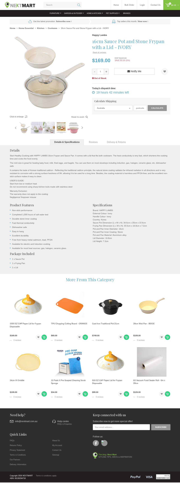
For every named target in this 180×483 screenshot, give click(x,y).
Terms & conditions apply (46, 476)
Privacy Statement (17, 450)
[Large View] (24, 128)
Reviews (93, 142)
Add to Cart (44, 337)
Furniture (54, 13)
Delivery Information (18, 464)
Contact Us (56, 450)
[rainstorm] (163, 476)
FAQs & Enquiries (64, 424)
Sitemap (55, 455)
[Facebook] (96, 443)
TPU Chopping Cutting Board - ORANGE (69, 323)
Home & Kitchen (94, 13)
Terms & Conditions (18, 455)
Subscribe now (63, 21)
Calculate (157, 108)
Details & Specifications (67, 142)
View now (142, 21)
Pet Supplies (112, 13)
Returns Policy (16, 445)
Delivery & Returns (116, 142)
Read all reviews (99, 52)
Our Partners (15, 460)
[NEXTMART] (17, 4)
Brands (126, 13)
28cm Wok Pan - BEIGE (144, 323)
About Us (56, 440)
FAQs (12, 440)
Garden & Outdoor (73, 13)
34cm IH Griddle (17, 380)
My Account (57, 445)
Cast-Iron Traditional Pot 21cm (105, 323)
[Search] (78, 5)
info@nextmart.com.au (26, 421)
